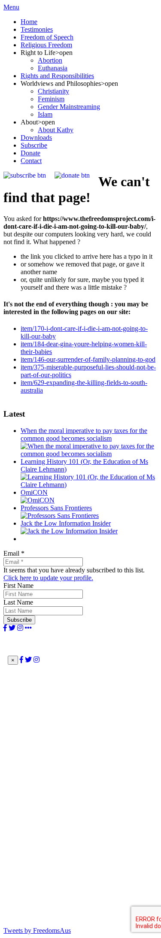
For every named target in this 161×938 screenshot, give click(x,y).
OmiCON (34, 492)
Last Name (18, 602)
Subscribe (19, 620)
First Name (18, 585)
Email (13, 553)
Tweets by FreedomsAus (37, 930)
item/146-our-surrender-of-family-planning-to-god (88, 359)
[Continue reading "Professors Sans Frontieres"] (60, 515)
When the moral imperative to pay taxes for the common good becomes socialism (84, 434)
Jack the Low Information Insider (66, 523)
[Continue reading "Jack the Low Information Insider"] (69, 531)
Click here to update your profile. (48, 577)
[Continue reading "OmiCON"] (38, 500)
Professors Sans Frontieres (56, 507)
